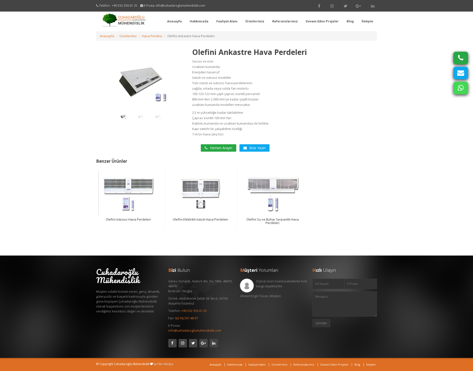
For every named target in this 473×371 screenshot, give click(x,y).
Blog (350, 21)
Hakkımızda (199, 21)
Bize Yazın (257, 147)
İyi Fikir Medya (163, 364)
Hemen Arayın (221, 147)
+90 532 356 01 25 (124, 5)
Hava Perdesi (152, 36)
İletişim (367, 21)
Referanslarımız (285, 21)
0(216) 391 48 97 (186, 318)
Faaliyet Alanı (226, 21)
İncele (132, 196)
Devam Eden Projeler (322, 21)
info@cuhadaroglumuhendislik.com (180, 5)
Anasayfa (174, 21)
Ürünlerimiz (254, 21)
